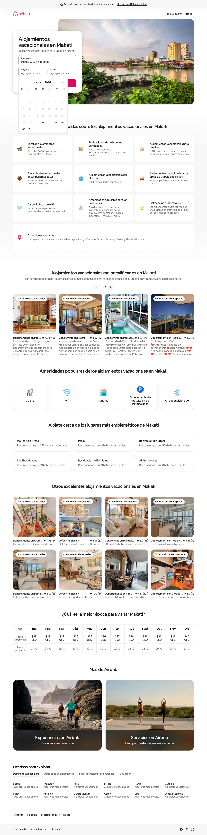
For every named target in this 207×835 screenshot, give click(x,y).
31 (30, 129)
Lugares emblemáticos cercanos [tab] (96, 773)
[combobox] (47, 62)
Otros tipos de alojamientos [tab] (59, 773)
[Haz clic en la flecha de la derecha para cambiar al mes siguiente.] (62, 82)
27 (49, 122)
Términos (55, 829)
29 (62, 122)
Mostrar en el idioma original (132, 4)
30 (23, 129)
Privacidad (41, 829)
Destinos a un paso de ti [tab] (26, 773)
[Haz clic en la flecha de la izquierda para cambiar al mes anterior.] (24, 82)
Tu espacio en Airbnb (179, 13)
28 (55, 122)
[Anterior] (96, 287)
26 (43, 122)
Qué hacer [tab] (125, 773)
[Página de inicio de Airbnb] (21, 14)
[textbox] (33, 73)
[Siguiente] (110, 287)
